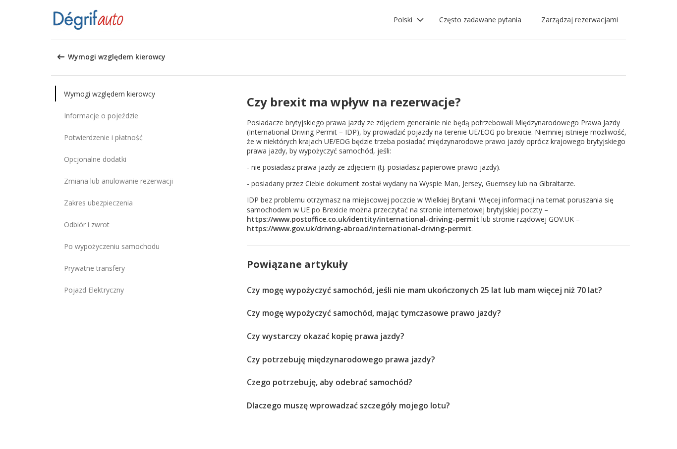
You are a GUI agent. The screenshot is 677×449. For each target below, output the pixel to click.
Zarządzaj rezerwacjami (579, 19)
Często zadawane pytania (480, 19)
